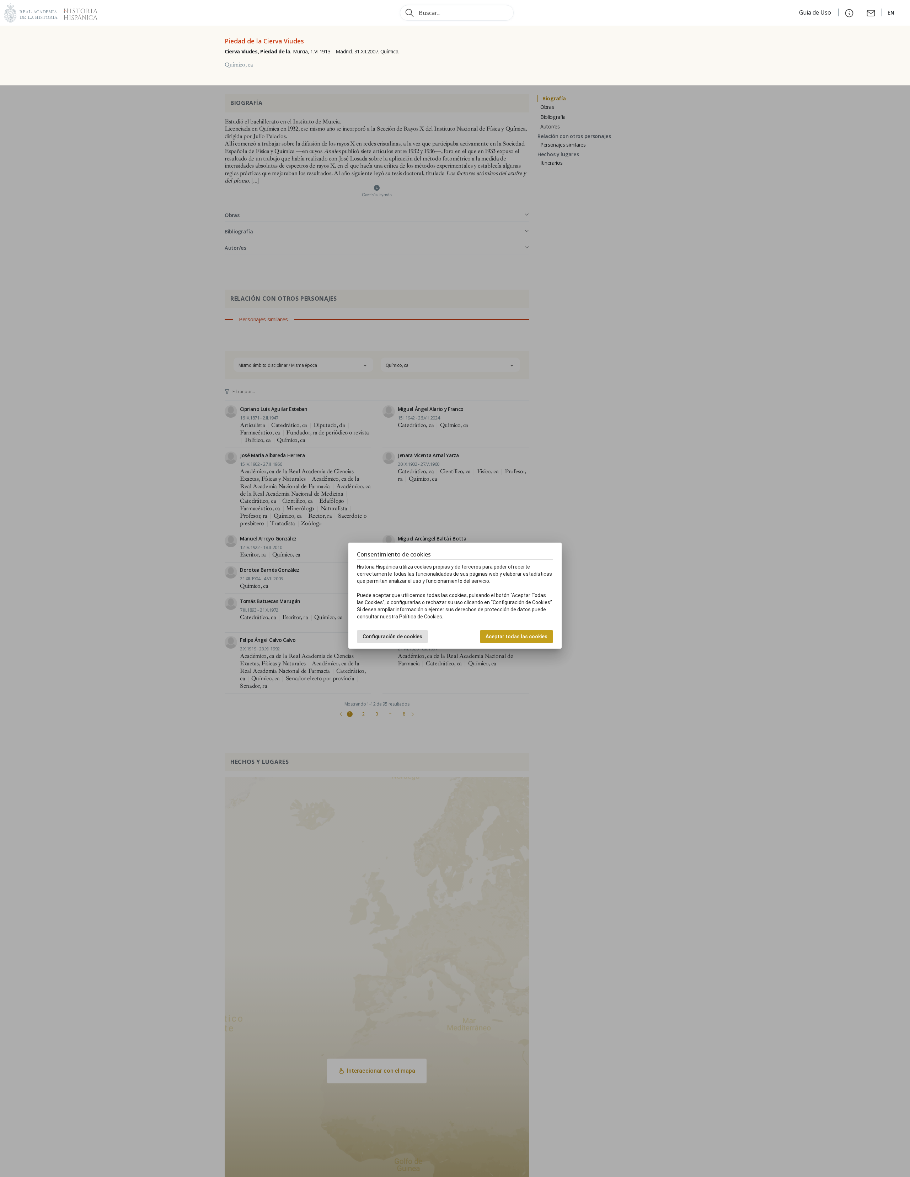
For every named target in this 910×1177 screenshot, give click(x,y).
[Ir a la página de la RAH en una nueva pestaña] (31, 12)
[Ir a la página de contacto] (871, 12)
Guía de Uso (816, 12)
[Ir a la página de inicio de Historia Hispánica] (77, 12)
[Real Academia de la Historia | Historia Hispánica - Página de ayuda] (849, 12)
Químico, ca (239, 64)
